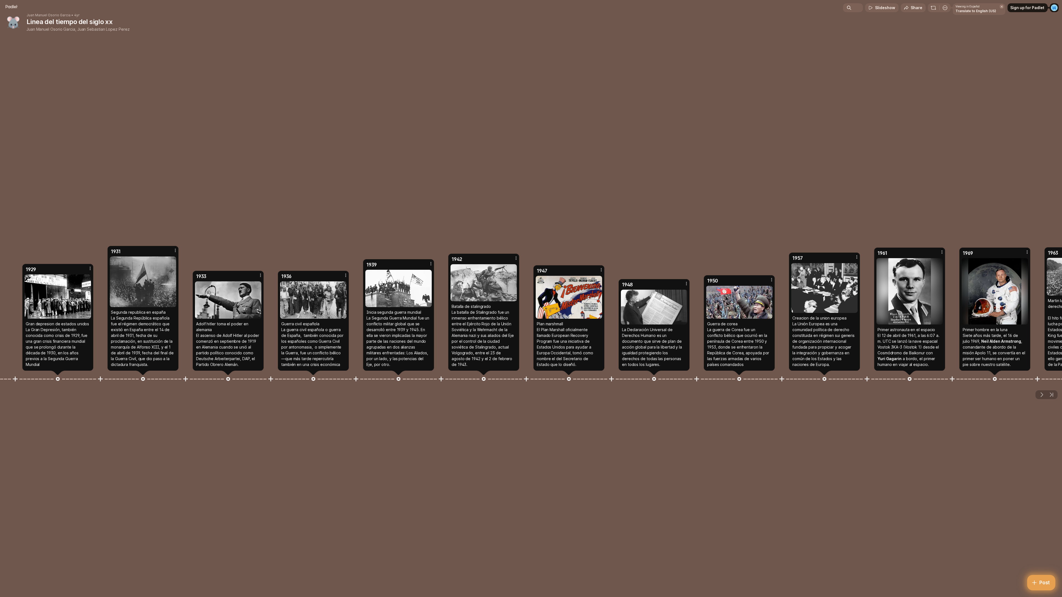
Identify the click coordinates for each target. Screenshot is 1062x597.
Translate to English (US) (976, 11)
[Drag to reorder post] (58, 379)
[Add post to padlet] (15, 379)
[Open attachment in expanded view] (58, 296)
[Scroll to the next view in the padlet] (1041, 394)
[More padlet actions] (945, 7)
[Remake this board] (933, 7)
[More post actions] (90, 268)
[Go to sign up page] (1054, 7)
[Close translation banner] (1001, 6)
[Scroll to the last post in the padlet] (1051, 394)
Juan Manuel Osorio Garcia (49, 15)
